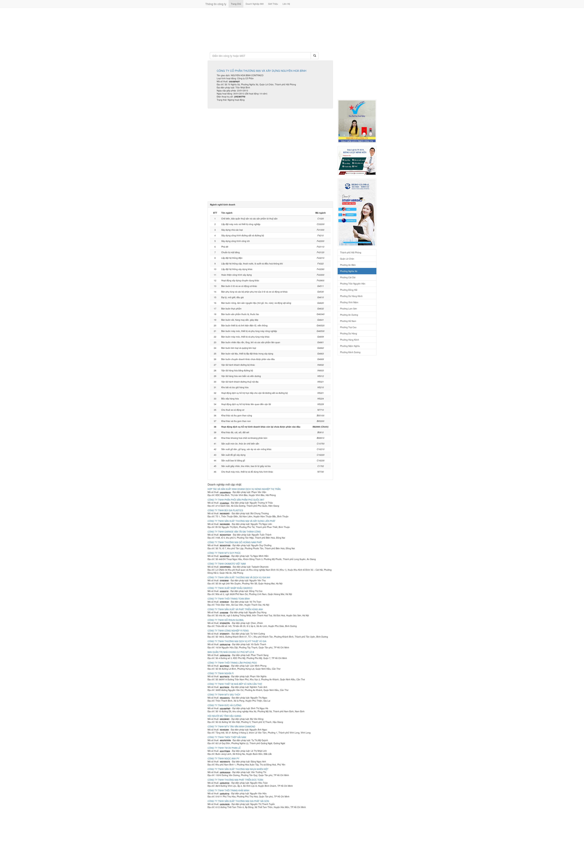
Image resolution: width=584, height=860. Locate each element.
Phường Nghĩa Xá (348, 271)
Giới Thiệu (273, 3)
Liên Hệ (286, 3)
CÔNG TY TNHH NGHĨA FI (221, 673)
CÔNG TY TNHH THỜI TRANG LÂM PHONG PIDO (232, 662)
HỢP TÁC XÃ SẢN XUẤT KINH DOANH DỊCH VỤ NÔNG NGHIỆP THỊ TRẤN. (244, 489)
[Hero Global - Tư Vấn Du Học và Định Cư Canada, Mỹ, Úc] (357, 212)
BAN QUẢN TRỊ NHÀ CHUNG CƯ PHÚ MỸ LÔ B (231, 652)
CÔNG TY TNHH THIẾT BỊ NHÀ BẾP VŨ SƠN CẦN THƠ (235, 683)
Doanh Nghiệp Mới (255, 3)
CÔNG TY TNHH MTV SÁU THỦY (224, 694)
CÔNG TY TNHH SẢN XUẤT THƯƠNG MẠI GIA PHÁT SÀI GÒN (238, 801)
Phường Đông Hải (348, 289)
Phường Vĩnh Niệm (349, 302)
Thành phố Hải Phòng (350, 252)
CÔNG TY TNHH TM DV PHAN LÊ (224, 747)
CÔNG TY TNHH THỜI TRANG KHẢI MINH (228, 790)
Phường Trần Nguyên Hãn (352, 283)
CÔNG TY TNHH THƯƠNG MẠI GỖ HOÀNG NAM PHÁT (235, 542)
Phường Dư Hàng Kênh (351, 296)
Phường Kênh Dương (350, 352)
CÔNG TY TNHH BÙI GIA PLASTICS (225, 510)
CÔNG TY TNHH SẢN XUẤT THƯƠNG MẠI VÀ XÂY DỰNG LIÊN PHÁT (241, 520)
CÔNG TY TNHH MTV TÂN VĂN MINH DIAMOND (231, 726)
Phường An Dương (349, 314)
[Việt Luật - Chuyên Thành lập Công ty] (357, 121)
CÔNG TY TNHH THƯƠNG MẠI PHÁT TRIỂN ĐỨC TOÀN (235, 779)
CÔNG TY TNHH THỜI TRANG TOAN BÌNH (229, 598)
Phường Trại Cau (348, 327)
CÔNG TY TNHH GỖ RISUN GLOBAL (226, 619)
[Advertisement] (270, 29)
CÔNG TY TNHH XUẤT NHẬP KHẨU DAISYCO (230, 588)
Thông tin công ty (215, 4)
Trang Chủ (236, 3)
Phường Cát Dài (347, 277)
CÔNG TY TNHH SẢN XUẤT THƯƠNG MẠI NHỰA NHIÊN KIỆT (238, 769)
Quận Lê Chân (347, 258)
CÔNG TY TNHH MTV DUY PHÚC (224, 552)
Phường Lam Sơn (348, 308)
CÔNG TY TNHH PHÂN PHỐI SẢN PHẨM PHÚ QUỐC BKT (236, 499)
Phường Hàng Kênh (349, 339)
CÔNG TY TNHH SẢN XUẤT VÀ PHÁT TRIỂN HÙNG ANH (235, 609)
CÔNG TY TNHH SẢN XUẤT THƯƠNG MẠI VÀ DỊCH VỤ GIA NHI (239, 577)
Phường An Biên (348, 264)
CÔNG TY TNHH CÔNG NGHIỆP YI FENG (228, 630)
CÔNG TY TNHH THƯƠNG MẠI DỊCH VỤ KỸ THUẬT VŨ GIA (237, 641)
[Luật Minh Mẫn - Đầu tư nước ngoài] (357, 160)
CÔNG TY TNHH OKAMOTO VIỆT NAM (227, 563)
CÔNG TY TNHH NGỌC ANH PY (223, 758)
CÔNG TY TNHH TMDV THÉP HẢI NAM (227, 737)
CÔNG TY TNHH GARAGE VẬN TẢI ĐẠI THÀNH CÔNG (234, 531)
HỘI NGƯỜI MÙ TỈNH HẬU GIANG (224, 715)
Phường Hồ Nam (348, 320)
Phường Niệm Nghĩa (350, 345)
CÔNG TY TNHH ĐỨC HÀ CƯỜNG (224, 705)
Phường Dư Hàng (348, 333)
